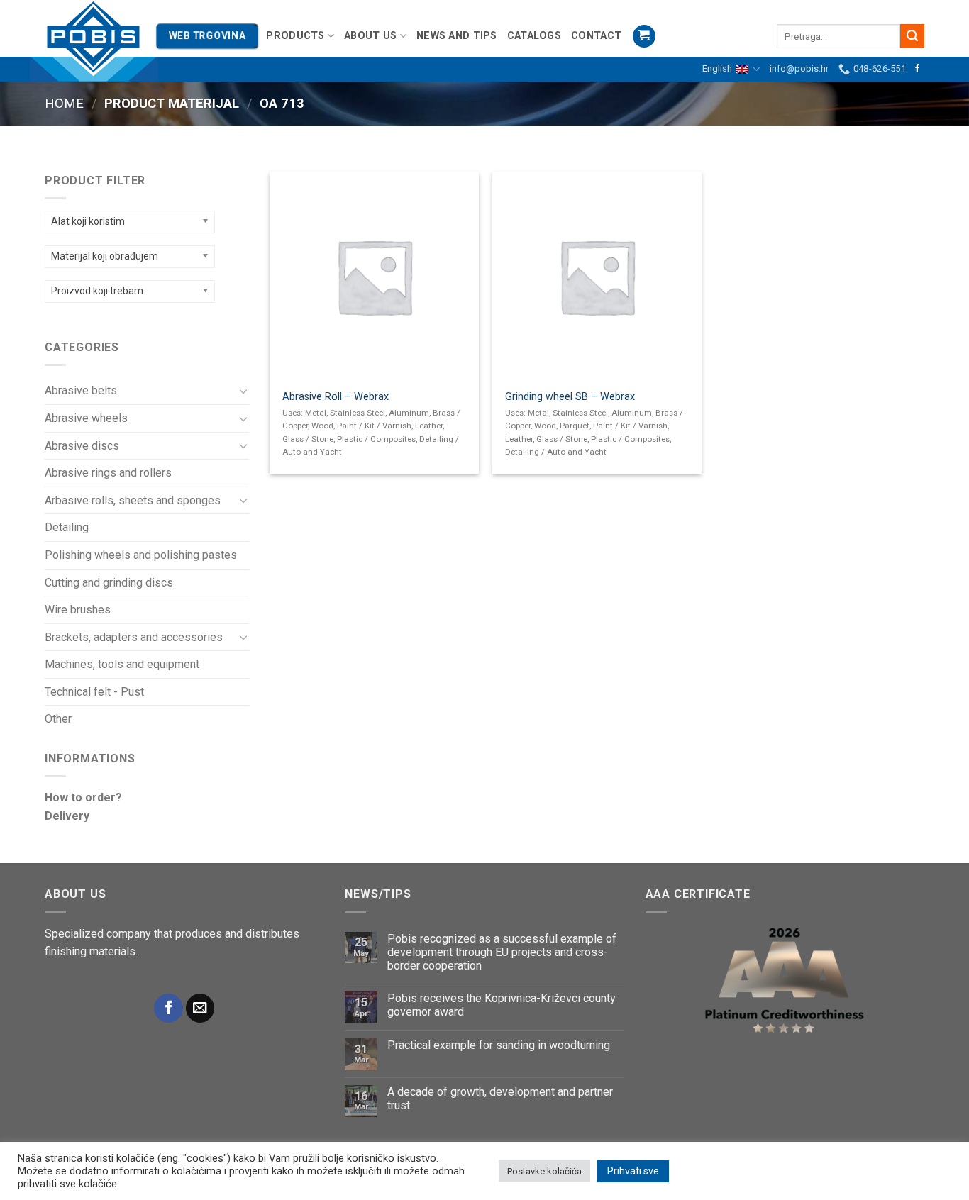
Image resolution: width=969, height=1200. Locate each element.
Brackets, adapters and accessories (134, 637)
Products (295, 36)
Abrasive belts (81, 390)
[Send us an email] (200, 1008)
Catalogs (534, 36)
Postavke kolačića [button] (544, 1171)
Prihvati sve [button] (633, 1171)
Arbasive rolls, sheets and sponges (133, 500)
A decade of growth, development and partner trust (500, 1098)
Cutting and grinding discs (109, 582)
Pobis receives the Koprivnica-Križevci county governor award (501, 1004)
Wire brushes (78, 609)
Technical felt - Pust (94, 692)
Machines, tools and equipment (122, 664)
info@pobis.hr (799, 68)
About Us (370, 36)
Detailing (67, 527)
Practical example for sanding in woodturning (498, 1045)
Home (64, 103)
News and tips (456, 36)
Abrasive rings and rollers (108, 472)
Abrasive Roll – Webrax (335, 397)
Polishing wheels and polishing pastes (141, 555)
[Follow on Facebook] (917, 69)
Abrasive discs (82, 445)
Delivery (67, 816)
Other (58, 719)
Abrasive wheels (86, 418)
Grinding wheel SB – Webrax (570, 397)
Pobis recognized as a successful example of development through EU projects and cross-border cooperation (501, 952)
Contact (596, 36)
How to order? (83, 797)
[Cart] (644, 36)
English (717, 68)
